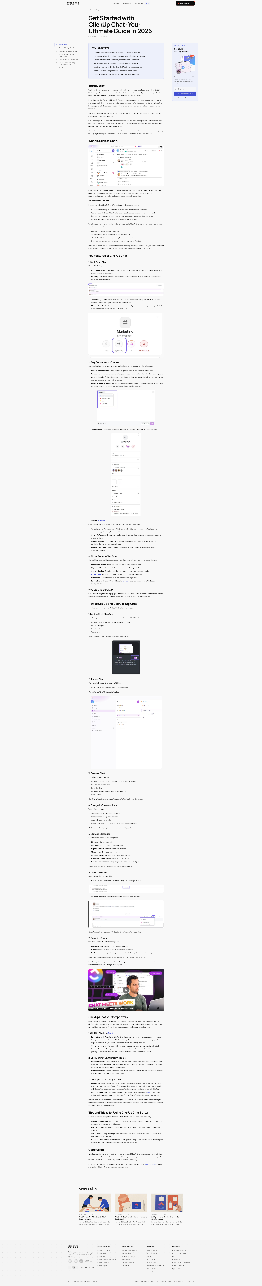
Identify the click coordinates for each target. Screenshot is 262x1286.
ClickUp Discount (178, 1265)
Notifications (96, 574)
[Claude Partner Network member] (88, 1261)
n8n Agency (126, 1259)
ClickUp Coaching (103, 1262)
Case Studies (138, 3)
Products (126, 3)
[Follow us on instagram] (93, 1267)
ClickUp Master (152, 1253)
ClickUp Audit (101, 1253)
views (149, 1092)
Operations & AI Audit (129, 1250)
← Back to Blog (94, 10)
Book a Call (154, 1281)
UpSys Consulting (151, 1164)
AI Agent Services (128, 1262)
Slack (110, 1033)
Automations (126, 1253)
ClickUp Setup (102, 1256)
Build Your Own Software (155, 1265)
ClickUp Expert (102, 1265)
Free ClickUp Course (179, 1250)
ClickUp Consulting (103, 1250)
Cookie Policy (189, 1281)
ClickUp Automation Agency (106, 1259)
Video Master (151, 1269)
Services (116, 3)
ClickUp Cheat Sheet (179, 1253)
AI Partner (125, 1265)
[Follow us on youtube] (86, 1267)
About (137, 1281)
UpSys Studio (176, 1269)
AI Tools (101, 520)
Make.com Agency (128, 1256)
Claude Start (151, 1262)
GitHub (125, 581)
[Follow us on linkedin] (82, 1267)
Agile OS (150, 1256)
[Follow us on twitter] (89, 1267)
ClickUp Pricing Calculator (181, 1262)
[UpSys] (73, 3)
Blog (147, 3)
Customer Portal (165, 1281)
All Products (145, 1281)
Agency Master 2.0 (153, 1250)
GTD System (151, 1259)
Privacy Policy (178, 1281)
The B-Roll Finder (153, 1272)
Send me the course (184, 94)
